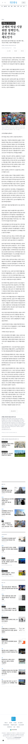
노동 (21, 6)
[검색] (5, 3)
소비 (23, 6)
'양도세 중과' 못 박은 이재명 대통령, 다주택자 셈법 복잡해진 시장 (10, 549)
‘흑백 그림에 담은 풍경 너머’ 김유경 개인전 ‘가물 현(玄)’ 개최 (9, 597)
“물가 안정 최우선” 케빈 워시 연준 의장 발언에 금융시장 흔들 (10, 587)
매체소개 (6, 722)
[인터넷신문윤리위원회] (13, 729)
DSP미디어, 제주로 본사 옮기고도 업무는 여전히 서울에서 (8, 661)
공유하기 (14, 411)
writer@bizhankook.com (6, 429)
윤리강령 (10, 722)
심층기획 (5, 6)
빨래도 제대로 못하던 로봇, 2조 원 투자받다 (10, 619)
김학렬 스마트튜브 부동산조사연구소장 (9, 45)
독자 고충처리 (20, 722)
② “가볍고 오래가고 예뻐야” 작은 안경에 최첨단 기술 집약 (9, 608)
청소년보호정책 (21, 724)
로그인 (24, 2)
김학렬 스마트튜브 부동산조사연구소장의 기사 (10, 439)
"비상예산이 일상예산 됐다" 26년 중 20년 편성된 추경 (9, 539)
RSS (14, 726)
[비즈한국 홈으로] (13, 2)
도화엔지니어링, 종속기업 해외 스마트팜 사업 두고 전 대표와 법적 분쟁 (10, 672)
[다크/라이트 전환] (3, 2)
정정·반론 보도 (9, 726)
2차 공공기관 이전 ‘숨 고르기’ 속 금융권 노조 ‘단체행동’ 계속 (9, 682)
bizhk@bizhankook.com (18, 737)
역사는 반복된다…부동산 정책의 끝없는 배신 (8, 572)
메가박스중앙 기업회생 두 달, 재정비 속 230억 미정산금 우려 (10, 651)
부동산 (15, 6)
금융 (11, 6)
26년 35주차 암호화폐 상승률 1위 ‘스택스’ (9, 641)
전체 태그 (18, 726)
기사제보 (15, 722)
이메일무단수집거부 (14, 724)
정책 (18, 6)
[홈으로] (13, 719)
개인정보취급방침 (6, 724)
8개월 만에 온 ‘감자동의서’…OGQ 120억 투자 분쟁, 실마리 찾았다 (9, 630)
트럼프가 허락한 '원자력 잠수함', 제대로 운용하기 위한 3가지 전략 (9, 561)
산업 (9, 6)
